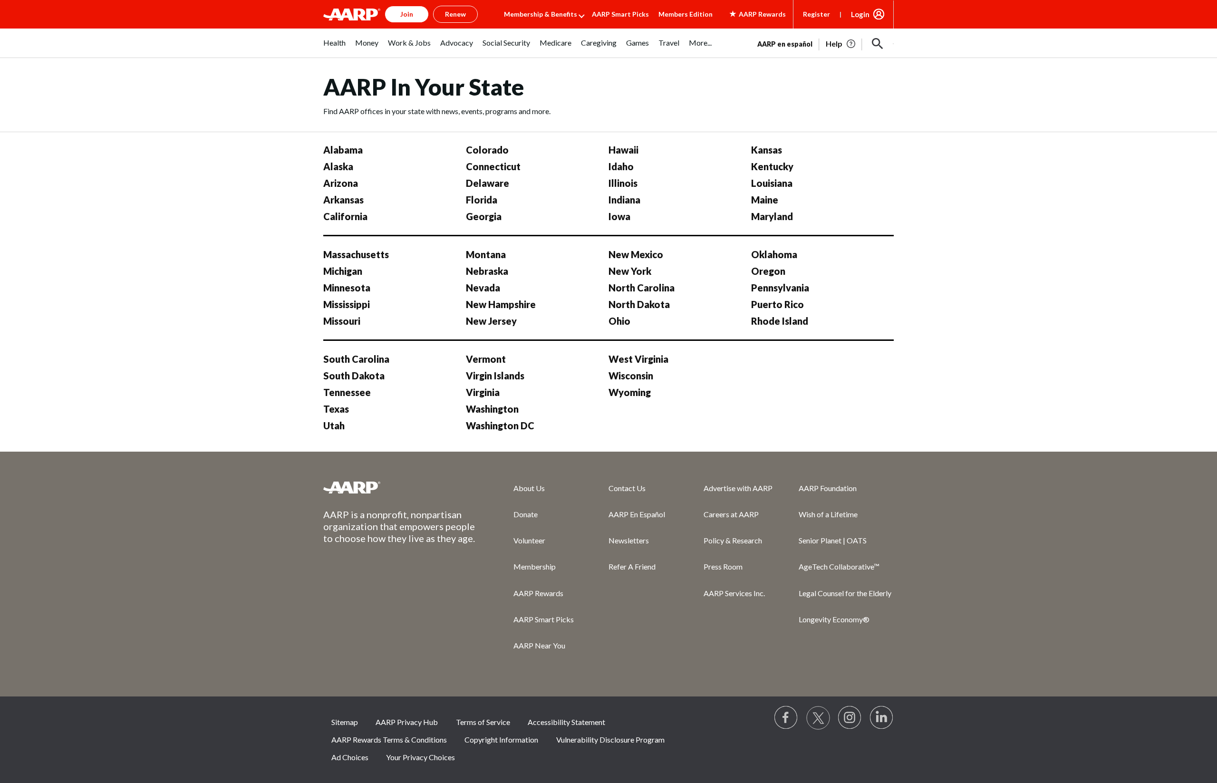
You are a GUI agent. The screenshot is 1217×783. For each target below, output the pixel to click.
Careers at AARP (731, 514)
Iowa (619, 216)
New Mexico (635, 254)
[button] (877, 44)
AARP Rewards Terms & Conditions (389, 739)
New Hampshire (501, 304)
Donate (525, 514)
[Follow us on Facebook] (786, 718)
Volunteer (529, 540)
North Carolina (641, 287)
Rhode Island (779, 321)
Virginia (483, 392)
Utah (334, 425)
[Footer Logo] (399, 487)
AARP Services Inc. (734, 593)
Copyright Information (501, 739)
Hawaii (623, 149)
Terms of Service (483, 721)
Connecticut (493, 166)
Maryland (772, 216)
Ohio (619, 321)
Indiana (624, 199)
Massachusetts (356, 254)
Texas (336, 409)
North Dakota (639, 304)
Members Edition (685, 14)
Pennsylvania (780, 287)
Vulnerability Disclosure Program (610, 739)
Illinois (622, 183)
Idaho (621, 166)
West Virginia (638, 359)
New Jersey (491, 321)
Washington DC (500, 425)
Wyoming (629, 392)
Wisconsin (630, 375)
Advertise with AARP (738, 488)
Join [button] (406, 14)
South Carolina (356, 359)
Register (816, 14)
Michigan (342, 271)
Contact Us (627, 488)
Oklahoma (774, 254)
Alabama (343, 149)
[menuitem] (334, 48)
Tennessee (347, 392)
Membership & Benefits (540, 14)
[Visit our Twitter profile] (818, 718)
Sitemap (344, 721)
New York (629, 271)
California (345, 216)
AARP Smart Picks (620, 14)
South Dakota (354, 375)
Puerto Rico (777, 304)
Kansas (766, 149)
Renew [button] (455, 14)
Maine (764, 199)
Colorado (487, 149)
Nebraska (487, 271)
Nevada (483, 287)
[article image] (841, 43)
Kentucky (772, 166)
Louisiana (771, 183)
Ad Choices (349, 757)
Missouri (341, 321)
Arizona (340, 183)
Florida (481, 199)
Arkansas (343, 199)
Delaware (487, 183)
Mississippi (346, 304)
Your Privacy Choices (420, 757)
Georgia (484, 216)
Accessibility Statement (566, 721)
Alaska (338, 166)
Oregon (768, 271)
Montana (486, 254)
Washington (492, 409)
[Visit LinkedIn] (882, 718)
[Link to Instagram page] (850, 718)
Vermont (486, 359)
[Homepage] (351, 14)
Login (860, 14)
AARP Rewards (538, 593)
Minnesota (346, 287)
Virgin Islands (495, 375)
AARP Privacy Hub (407, 721)
